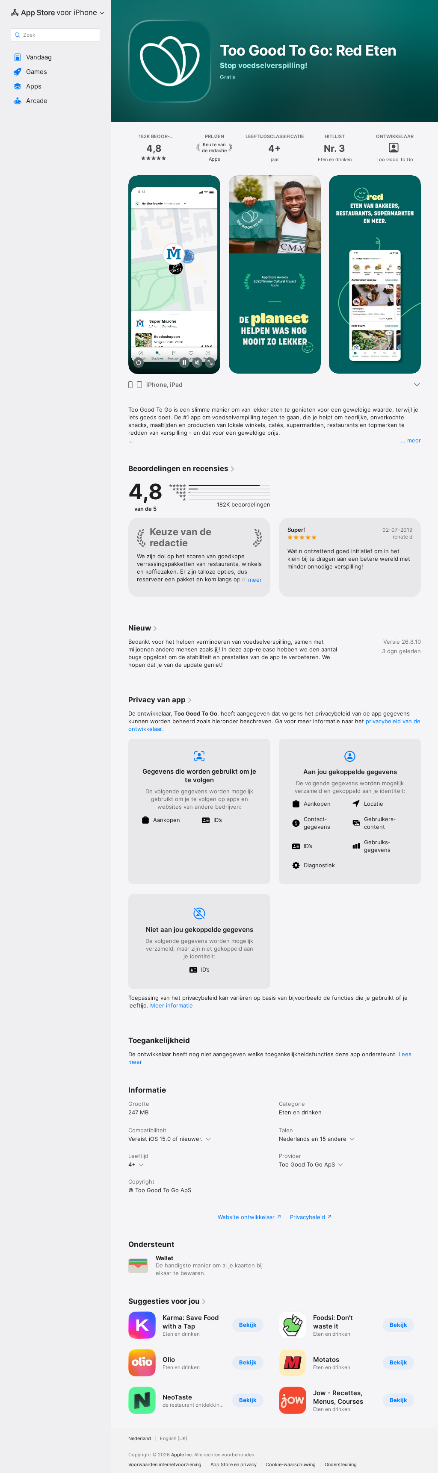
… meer (411, 440)
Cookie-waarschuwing (291, 1464)
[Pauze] (184, 363)
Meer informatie (171, 1005)
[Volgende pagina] (429, 148)
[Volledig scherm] (210, 363)
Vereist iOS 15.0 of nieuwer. (165, 1138)
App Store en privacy (233, 1464)
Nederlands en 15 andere (312, 1138)
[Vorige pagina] (120, 148)
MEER (255, 579)
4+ (132, 1164)
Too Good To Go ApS (307, 1164)
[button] (55, 57)
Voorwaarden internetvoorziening (164, 1464)
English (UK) (173, 1438)
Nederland (139, 1438)
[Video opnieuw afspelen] (138, 363)
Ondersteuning (341, 1464)
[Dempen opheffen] (197, 363)
